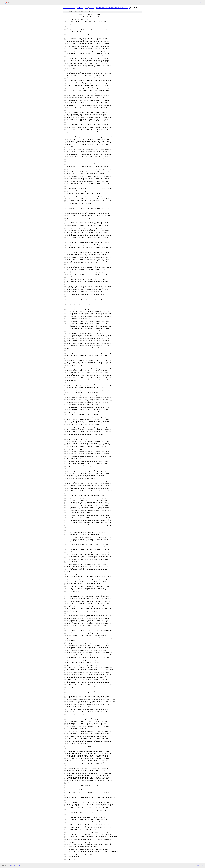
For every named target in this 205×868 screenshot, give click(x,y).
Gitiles (9, 865)
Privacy (14, 865)
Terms (18, 865)
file (96, 11)
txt (198, 865)
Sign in (201, 2)
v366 (86, 8)
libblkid (91, 8)
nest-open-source (69, 8)
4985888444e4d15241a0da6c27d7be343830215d (112, 8)
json (202, 865)
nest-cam (80, 8)
